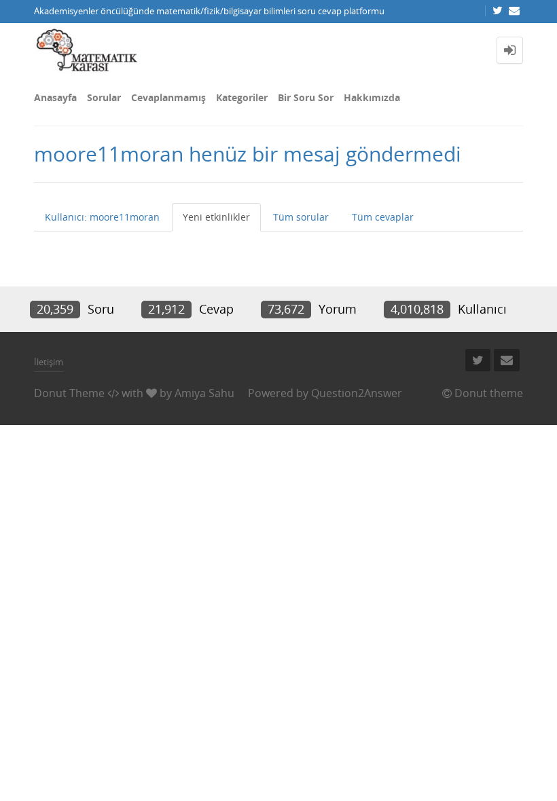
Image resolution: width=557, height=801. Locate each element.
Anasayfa (55, 97)
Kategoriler (242, 97)
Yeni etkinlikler (216, 216)
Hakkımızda (372, 97)
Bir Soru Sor (306, 97)
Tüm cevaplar (383, 216)
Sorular (104, 97)
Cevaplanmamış (168, 97)
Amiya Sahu (204, 393)
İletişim (48, 362)
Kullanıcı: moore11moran (102, 216)
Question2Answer (356, 393)
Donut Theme (69, 393)
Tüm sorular (301, 216)
